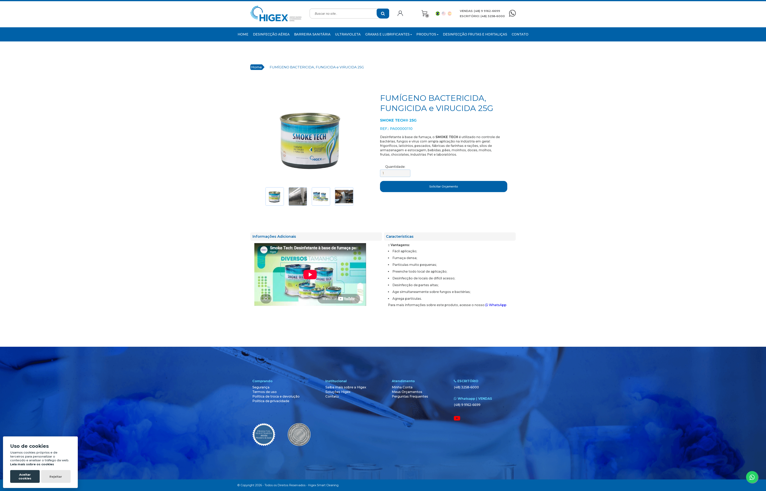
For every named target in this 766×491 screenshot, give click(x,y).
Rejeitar (55, 476)
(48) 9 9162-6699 (467, 405)
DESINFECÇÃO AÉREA (271, 34)
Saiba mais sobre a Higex (345, 387)
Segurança (260, 387)
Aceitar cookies (25, 476)
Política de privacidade (270, 401)
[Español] (450, 14)
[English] (444, 14)
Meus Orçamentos (407, 392)
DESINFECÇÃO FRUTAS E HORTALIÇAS (475, 34)
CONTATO (520, 34)
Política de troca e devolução (276, 396)
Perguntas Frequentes (410, 396)
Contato (332, 396)
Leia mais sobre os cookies (32, 464)
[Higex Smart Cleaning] (275, 13)
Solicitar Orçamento (443, 186)
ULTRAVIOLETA (348, 34)
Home (256, 67)
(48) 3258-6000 (466, 387)
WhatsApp (497, 305)
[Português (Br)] (438, 14)
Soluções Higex (337, 392)
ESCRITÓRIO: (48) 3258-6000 (482, 16)
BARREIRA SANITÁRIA (312, 34)
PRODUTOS (426, 34)
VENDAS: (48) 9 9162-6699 (480, 11)
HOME (243, 34)
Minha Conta (402, 387)
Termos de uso (264, 392)
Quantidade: (395, 167)
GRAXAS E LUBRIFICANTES (387, 34)
